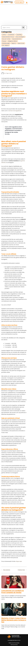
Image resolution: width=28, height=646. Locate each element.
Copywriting (19, 34)
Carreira (4, 34)
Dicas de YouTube (6, 39)
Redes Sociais (21, 43)
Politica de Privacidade (14, 643)
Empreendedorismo (16, 39)
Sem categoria (5, 45)
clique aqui (19, 561)
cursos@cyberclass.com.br (14, 640)
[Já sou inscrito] (26, 2)
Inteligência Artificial (12, 41)
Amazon (12, 270)
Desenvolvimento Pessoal (8, 36)
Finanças (4, 41)
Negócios (14, 43)
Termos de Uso (14, 644)
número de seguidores (15, 110)
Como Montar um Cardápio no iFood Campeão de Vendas (12, 592)
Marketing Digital (6, 43)
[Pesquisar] (23, 27)
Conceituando (11, 34)
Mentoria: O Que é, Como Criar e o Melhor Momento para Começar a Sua (13, 620)
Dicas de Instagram (20, 36)
